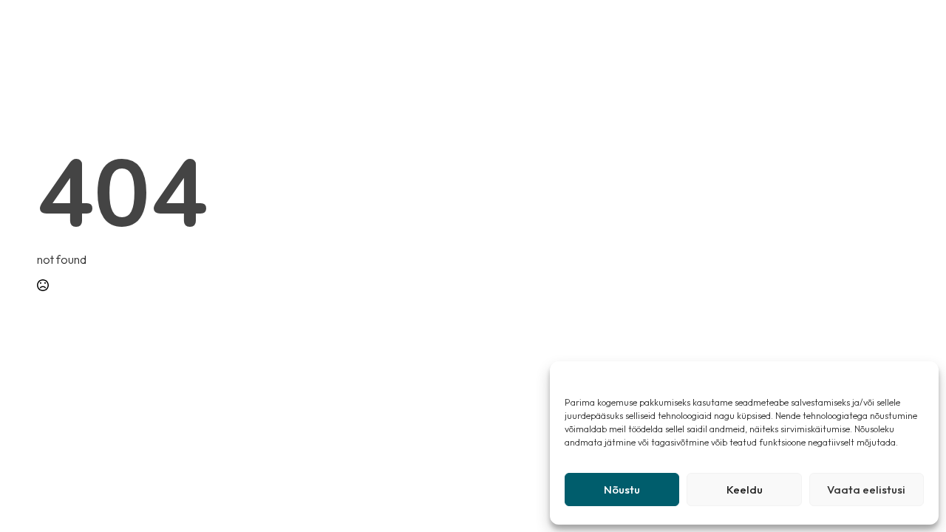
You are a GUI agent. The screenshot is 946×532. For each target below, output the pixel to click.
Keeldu (744, 489)
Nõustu (622, 489)
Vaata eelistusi (866, 489)
